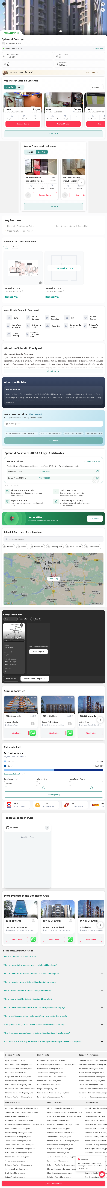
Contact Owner (23, 124)
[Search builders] (47, 828)
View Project (17, 733)
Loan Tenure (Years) (77, 779)
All (6, 247)
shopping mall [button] (56, 546)
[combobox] (55, 539)
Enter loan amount (11, 779)
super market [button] (94, 546)
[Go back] (4, 4)
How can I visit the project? (50, 433)
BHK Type (95, 87)
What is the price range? (73, 433)
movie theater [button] (75, 546)
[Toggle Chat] (102, 1174)
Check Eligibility (53, 794)
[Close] (102, 1159)
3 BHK (15, 247)
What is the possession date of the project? (21, 433)
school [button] (23, 546)
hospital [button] (10, 546)
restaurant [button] (38, 546)
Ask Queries (54, 440)
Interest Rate (42, 779)
